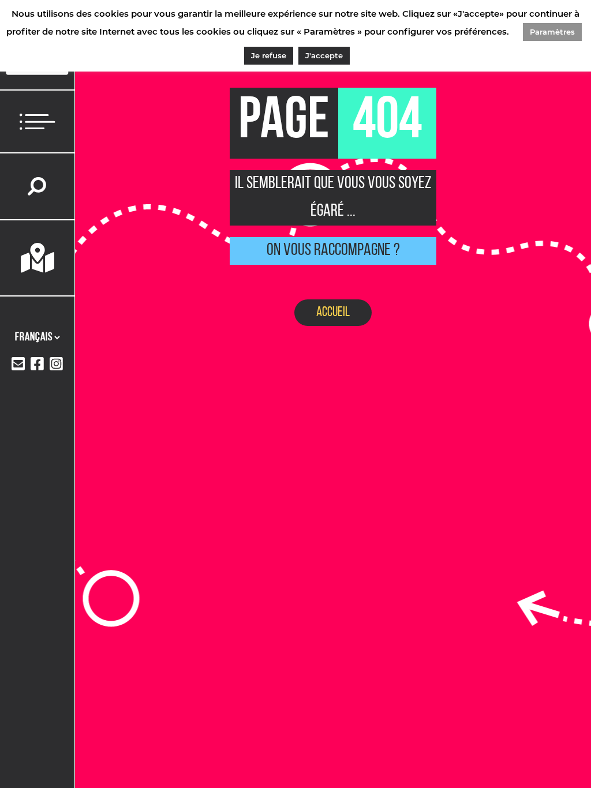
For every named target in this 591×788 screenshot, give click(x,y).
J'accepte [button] (324, 55)
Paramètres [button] (552, 31)
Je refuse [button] (268, 55)
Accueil (333, 313)
